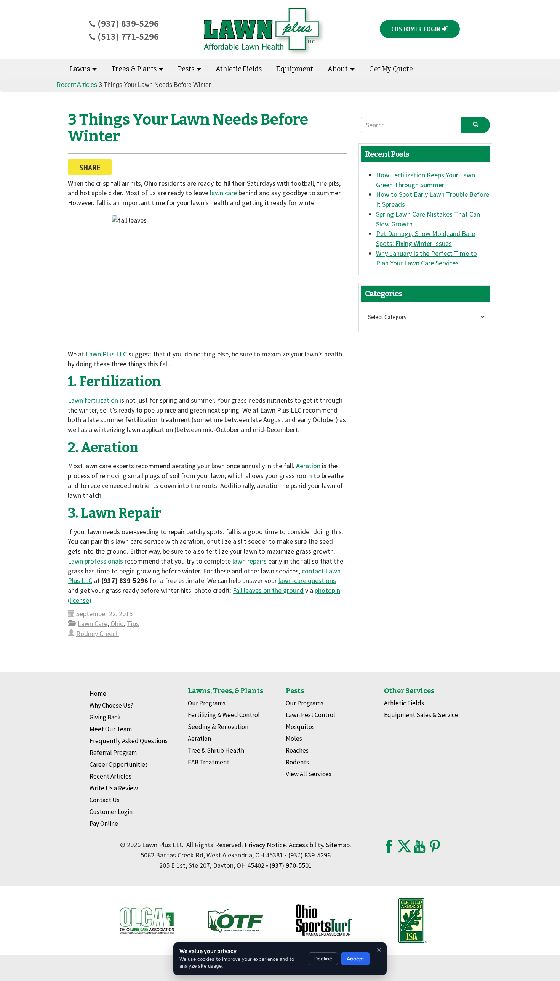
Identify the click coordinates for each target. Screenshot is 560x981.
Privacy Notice (265, 844)
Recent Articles (76, 85)
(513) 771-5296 (127, 36)
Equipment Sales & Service (421, 715)
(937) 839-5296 (127, 23)
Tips (133, 623)
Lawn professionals (95, 561)
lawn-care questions (307, 580)
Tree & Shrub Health (216, 750)
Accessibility (306, 844)
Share (90, 167)
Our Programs (207, 703)
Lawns (80, 69)
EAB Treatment (208, 762)
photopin (327, 590)
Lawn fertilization (93, 400)
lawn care (223, 192)
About (338, 69)
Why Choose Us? (111, 705)
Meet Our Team (111, 729)
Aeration (308, 465)
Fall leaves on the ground (268, 590)
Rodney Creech (97, 633)
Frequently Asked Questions (129, 741)
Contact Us (105, 800)
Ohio (117, 623)
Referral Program (113, 752)
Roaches (297, 750)
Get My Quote (391, 69)
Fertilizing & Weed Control (224, 715)
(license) (79, 600)
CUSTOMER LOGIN (417, 28)
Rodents (297, 762)
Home (98, 693)
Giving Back (105, 717)
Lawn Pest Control (310, 715)
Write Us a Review (114, 788)
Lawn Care (92, 623)
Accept (355, 958)
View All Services (308, 774)
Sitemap (338, 844)
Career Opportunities (119, 764)
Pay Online (104, 823)
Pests (187, 69)
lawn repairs (249, 561)
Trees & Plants (134, 69)
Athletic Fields (239, 69)
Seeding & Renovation (218, 727)
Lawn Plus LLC (106, 354)
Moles (294, 738)
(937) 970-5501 (291, 865)
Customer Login (111, 812)
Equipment (294, 69)
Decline (323, 958)
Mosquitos (300, 727)
